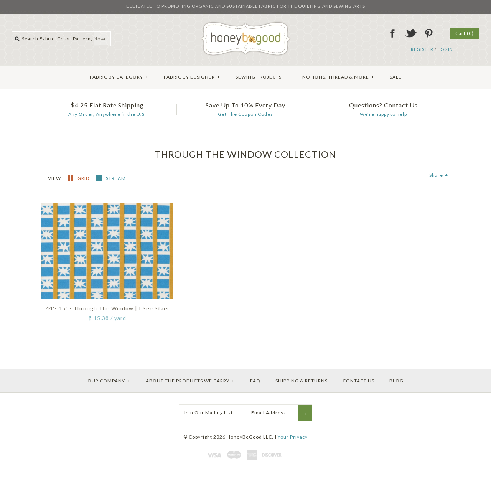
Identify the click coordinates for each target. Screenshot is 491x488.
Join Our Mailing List (208, 412)
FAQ (255, 381)
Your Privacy (293, 437)
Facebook (392, 33)
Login (445, 49)
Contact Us (358, 381)
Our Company (108, 381)
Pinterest (428, 33)
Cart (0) (464, 33)
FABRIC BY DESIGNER (192, 77)
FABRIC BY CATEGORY (119, 77)
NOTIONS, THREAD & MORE (338, 77)
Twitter (410, 33)
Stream (116, 178)
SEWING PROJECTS (261, 77)
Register (422, 49)
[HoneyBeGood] (246, 24)
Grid (84, 178)
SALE (396, 77)
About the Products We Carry (190, 381)
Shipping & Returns (301, 381)
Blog (396, 381)
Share (438, 175)
